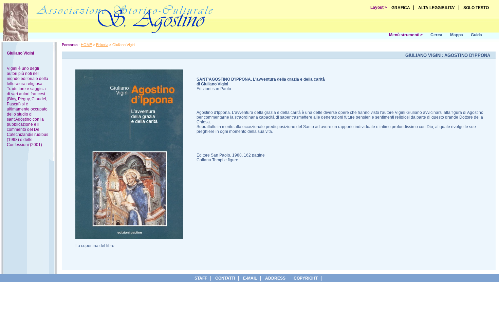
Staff (201, 278)
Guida (476, 35)
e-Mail (250, 278)
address (275, 278)
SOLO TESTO (476, 7)
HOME (86, 45)
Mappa (456, 35)
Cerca (436, 35)
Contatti (225, 278)
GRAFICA (400, 7)
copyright (306, 278)
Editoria (102, 45)
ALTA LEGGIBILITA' (436, 7)
